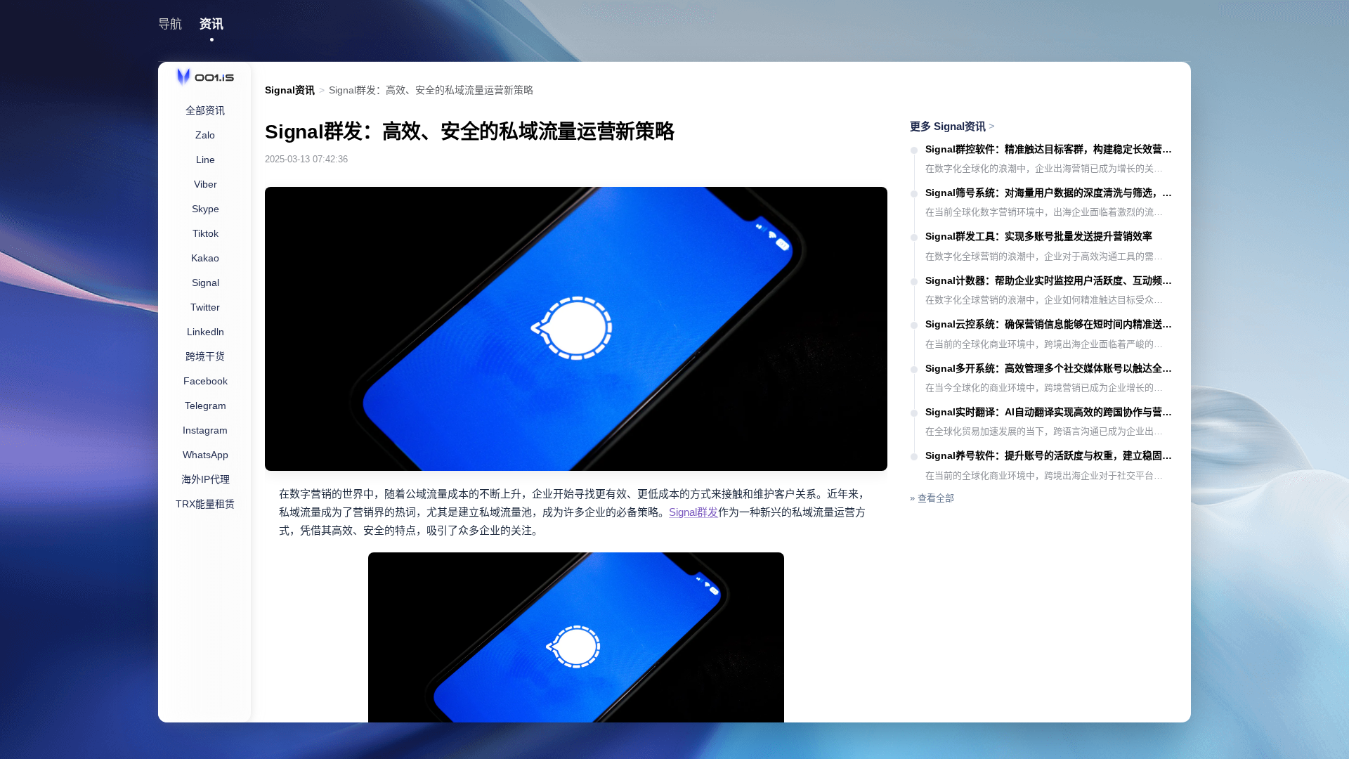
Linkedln (205, 331)
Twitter (205, 307)
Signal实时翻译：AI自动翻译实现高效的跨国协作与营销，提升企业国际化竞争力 (1051, 411)
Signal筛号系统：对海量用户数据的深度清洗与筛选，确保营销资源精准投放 (1051, 192)
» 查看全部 (932, 498)
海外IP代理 (205, 479)
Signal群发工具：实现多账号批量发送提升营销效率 (1038, 236)
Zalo (205, 135)
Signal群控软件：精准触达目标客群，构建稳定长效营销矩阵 (1051, 149)
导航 (170, 24)
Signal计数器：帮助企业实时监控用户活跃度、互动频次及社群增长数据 (1051, 280)
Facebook (205, 381)
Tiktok (206, 233)
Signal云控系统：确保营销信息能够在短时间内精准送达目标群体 (1051, 324)
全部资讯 (205, 110)
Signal (205, 282)
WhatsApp (205, 454)
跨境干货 (205, 356)
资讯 (211, 24)
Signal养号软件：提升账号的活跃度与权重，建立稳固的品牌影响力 (1051, 455)
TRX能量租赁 (205, 504)
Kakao (205, 258)
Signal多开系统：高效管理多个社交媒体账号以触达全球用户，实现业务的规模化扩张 (1051, 368)
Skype (205, 208)
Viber (205, 184)
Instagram (205, 430)
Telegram (205, 405)
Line (205, 159)
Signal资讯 (290, 90)
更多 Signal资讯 (952, 126)
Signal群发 (693, 512)
